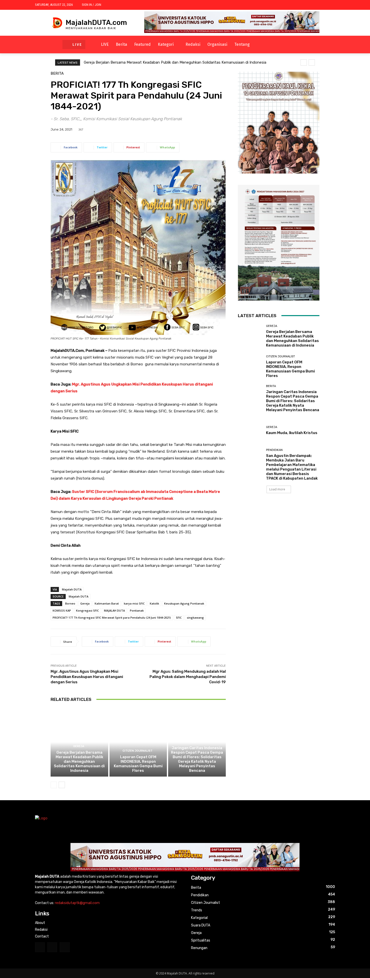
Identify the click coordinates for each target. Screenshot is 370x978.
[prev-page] (54, 785)
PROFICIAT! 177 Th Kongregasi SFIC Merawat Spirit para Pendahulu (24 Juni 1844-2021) (112, 617)
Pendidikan (274, 450)
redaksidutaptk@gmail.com (77, 903)
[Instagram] (40, 947)
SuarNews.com (250, 508)
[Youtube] (64, 947)
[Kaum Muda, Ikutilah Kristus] (250, 430)
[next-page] (62, 785)
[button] (271, 44)
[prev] (304, 62)
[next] (312, 62)
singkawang (195, 617)
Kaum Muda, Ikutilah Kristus (291, 433)
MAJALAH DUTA (114, 610)
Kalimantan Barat (107, 603)
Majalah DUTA (72, 589)
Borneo (70, 603)
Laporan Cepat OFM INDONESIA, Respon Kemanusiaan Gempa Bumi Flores (138, 764)
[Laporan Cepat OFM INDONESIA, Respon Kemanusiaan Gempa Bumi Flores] (138, 742)
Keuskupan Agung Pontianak (184, 603)
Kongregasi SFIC (87, 610)
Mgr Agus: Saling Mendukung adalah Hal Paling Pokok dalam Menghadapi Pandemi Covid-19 (188, 676)
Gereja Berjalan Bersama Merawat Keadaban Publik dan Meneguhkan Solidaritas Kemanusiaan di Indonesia (175, 62)
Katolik (154, 603)
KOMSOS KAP (62, 610)
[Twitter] (52, 947)
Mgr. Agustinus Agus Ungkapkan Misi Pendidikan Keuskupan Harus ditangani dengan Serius (87, 676)
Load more (277, 489)
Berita (57, 73)
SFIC (179, 617)
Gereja (85, 603)
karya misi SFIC (134, 603)
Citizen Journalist (138, 750)
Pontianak (137, 610)
